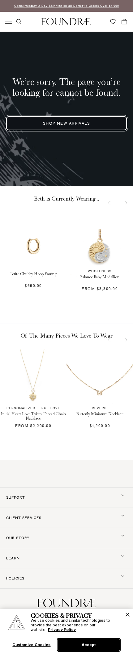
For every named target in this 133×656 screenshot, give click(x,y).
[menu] (8, 22)
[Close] (127, 614)
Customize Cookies (31, 645)
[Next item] (124, 202)
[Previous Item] (111, 202)
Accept (89, 644)
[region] (66, 632)
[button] (19, 22)
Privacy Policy (62, 629)
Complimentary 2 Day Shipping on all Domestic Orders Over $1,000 (66, 5)
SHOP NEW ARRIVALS (66, 123)
